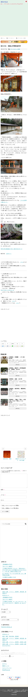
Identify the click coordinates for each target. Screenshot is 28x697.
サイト (2, 500)
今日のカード (5, 595)
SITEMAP (15, 692)
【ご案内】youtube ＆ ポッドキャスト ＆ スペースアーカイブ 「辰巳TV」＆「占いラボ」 (14, 603)
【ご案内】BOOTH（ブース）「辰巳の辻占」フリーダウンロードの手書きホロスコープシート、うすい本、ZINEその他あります (14, 570)
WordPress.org (6, 670)
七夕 (2, 652)
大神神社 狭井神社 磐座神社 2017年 (18, 389)
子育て (6, 656)
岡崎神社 (13, 652)
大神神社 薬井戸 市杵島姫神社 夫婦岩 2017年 (17, 368)
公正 (11, 652)
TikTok (9, 654)
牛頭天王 (6, 654)
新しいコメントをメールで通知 (10, 505)
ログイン (4, 663)
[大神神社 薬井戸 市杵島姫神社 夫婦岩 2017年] (4, 371)
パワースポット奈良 (15, 49)
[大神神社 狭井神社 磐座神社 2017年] (4, 391)
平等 (5, 652)
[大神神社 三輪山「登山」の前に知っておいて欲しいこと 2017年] (4, 402)
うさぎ (19, 652)
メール (3, 494)
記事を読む (18, 364)
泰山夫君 (12, 656)
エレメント (8, 652)
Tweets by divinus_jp (6, 627)
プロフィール (17, 690)
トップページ (3, 690)
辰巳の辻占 (4, 2)
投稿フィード (5, 665)
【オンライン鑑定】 (7, 566)
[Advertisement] (14, 22)
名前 (2, 489)
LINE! (12, 343)
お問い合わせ (25, 690)
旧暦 (12, 654)
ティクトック (16, 654)
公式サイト (8, 253)
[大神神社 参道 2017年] (4, 382)
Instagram (3, 654)
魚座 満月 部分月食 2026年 (10, 636)
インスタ (22, 652)
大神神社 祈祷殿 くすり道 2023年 (17, 357)
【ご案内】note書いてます (9, 577)
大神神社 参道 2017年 (15, 379)
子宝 (8, 656)
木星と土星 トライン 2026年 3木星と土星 (14, 642)
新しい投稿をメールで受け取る (10, 508)
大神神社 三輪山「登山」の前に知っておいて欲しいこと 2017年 (17, 401)
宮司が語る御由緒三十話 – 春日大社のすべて (11, 248)
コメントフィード (6, 668)
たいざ (17, 652)
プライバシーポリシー (8, 691)
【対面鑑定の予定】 (7, 564)
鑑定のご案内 (10, 690)
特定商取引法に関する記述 (20, 691)
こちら (21, 262)
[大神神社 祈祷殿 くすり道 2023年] (4, 360)
